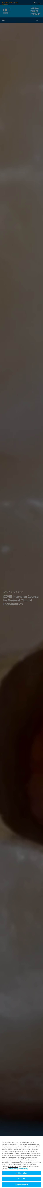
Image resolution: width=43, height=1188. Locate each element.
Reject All (21, 1179)
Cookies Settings (21, 1173)
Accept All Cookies (21, 1184)
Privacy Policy (23, 1169)
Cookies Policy (13, 1169)
